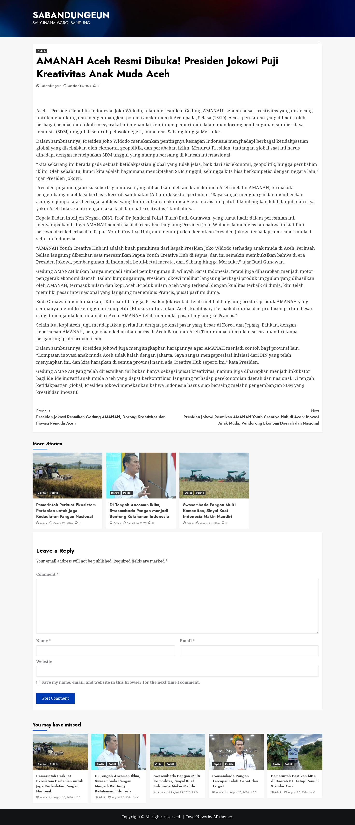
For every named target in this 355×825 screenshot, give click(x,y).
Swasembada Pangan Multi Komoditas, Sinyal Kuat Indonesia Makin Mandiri (209, 510)
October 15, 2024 (79, 86)
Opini (188, 493)
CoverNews (196, 816)
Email (187, 640)
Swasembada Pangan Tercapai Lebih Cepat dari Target (235, 781)
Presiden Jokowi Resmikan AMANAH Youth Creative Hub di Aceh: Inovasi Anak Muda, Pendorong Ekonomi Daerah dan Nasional (251, 417)
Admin (44, 523)
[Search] (319, 43)
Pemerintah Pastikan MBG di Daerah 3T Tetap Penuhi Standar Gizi (295, 781)
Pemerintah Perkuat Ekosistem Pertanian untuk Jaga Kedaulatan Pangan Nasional (66, 510)
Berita (42, 493)
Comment (47, 574)
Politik (42, 51)
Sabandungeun (51, 86)
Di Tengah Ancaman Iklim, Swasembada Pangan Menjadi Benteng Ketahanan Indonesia (139, 510)
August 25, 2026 (63, 523)
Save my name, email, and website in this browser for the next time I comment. (121, 682)
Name (43, 640)
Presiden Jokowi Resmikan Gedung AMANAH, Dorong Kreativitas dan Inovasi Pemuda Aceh (100, 417)
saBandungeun (71, 15)
